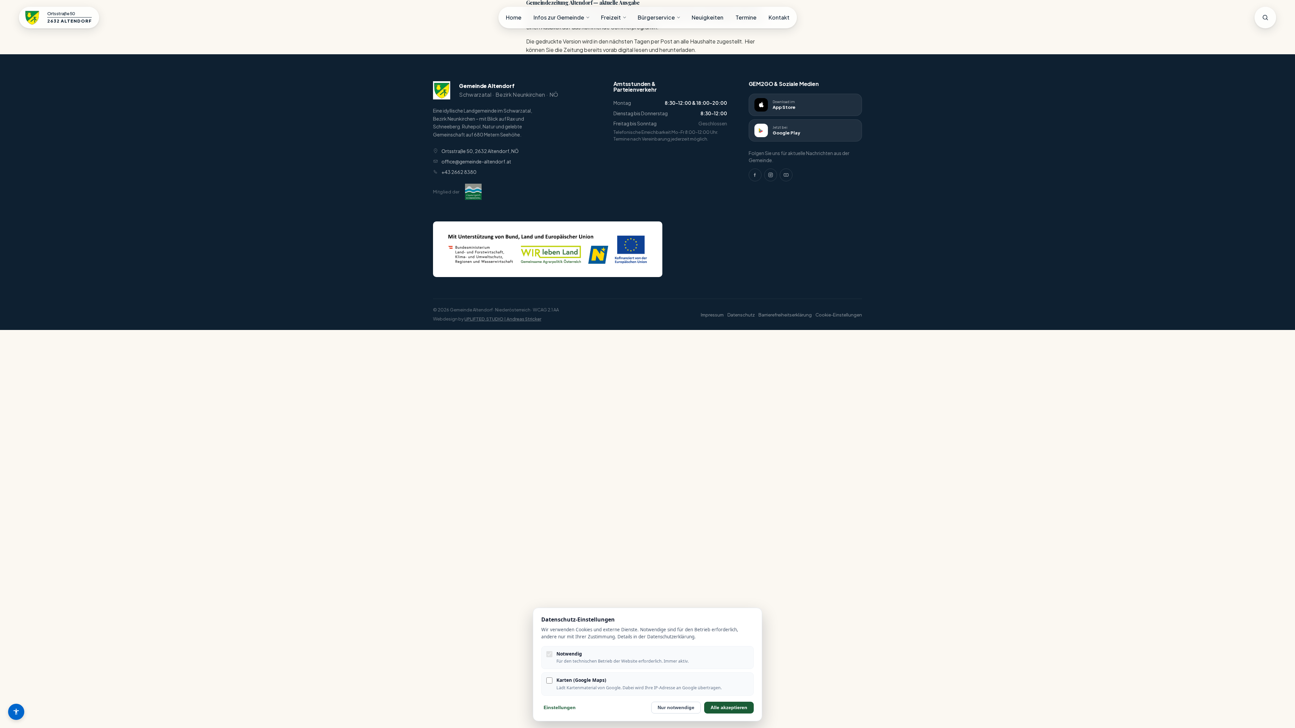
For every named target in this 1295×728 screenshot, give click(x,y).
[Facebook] (755, 175)
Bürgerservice (656, 17)
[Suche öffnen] (1265, 17)
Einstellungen (560, 707)
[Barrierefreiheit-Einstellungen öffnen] (16, 712)
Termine (746, 17)
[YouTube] (786, 175)
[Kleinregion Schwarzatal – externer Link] (473, 192)
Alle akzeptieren (729, 707)
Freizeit (611, 17)
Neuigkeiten (707, 17)
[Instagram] (770, 175)
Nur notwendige (676, 707)
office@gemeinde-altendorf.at (476, 161)
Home (513, 17)
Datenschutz (741, 314)
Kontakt (779, 17)
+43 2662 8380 (459, 172)
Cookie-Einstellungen (838, 314)
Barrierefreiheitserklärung (785, 314)
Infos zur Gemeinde (559, 17)
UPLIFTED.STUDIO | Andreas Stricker (502, 319)
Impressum (712, 314)
